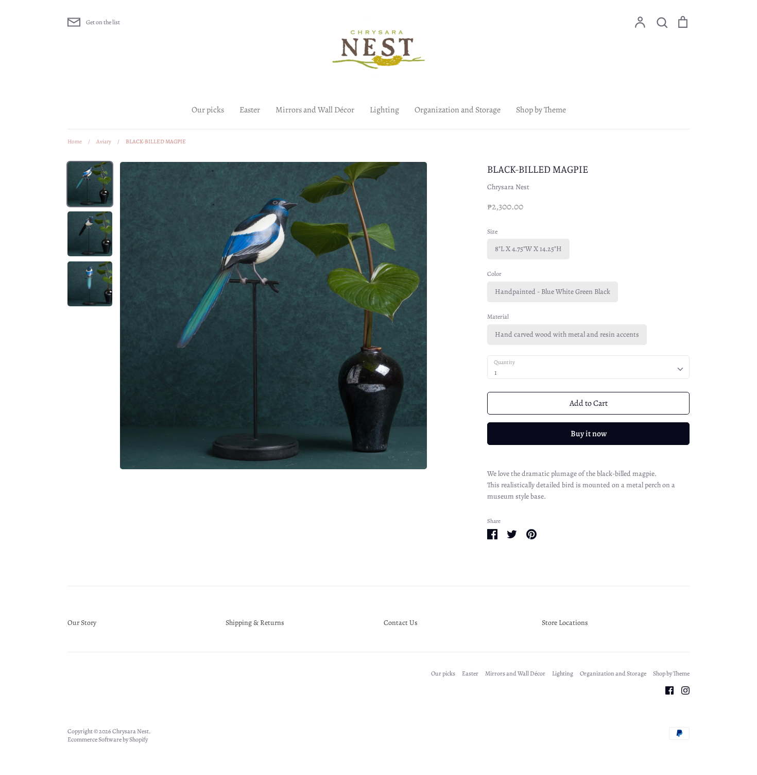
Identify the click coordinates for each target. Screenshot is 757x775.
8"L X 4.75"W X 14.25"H (528, 249)
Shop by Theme (541, 110)
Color (494, 274)
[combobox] (588, 367)
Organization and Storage (458, 110)
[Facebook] (666, 690)
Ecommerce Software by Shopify (107, 739)
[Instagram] (682, 690)
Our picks (208, 110)
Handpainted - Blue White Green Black (552, 291)
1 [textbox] (495, 372)
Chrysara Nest (508, 187)
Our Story (81, 623)
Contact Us (401, 623)
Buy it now (589, 433)
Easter (249, 110)
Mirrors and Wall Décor (315, 110)
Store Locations (565, 623)
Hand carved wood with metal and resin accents (567, 334)
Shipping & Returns (255, 623)
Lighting (384, 110)
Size (492, 231)
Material (498, 316)
